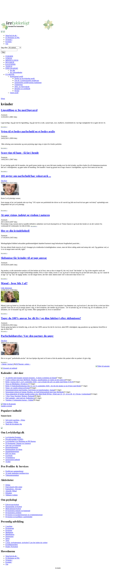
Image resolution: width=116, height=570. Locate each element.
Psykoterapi (9, 528)
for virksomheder (16, 72)
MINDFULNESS (11, 60)
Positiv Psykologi (11, 547)
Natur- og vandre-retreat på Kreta (17, 388)
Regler (16, 91)
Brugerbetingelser (11, 447)
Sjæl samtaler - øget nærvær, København (20, 398)
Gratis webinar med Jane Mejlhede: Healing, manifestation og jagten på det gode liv (35, 380)
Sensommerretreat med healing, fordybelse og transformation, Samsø (29, 390)
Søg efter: (4, 47)
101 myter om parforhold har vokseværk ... (26, 175)
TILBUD (8, 66)
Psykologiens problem (13, 513)
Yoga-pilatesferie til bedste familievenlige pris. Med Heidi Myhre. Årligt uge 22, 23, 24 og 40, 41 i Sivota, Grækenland (47, 394)
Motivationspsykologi (13, 509)
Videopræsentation (12, 475)
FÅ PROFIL (10, 74)
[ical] (103, 366)
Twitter (8, 462)
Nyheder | (8, 40)
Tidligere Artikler (11, 495)
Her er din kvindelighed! (15, 230)
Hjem (3, 99)
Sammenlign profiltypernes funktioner (28, 83)
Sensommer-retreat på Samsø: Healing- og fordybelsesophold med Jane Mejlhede (34, 392)
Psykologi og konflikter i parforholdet (18, 517)
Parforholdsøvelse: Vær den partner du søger (27, 335)
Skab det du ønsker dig (13, 424)
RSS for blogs (10, 453)
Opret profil (14, 93)
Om (6, 44)
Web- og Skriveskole (21, 87)
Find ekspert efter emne (13, 487)
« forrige (9, 364)
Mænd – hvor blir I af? (14, 283)
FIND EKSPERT (11, 68)
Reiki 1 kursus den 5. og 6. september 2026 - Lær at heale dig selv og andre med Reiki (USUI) (39, 382)
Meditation (9, 532)
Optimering (18, 85)
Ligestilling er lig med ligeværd (19, 110)
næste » (22, 364)
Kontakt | (8, 42)
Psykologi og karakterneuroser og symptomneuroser (24, 515)
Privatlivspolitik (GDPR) (14, 439)
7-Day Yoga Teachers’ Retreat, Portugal (19, 396)
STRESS (8, 58)
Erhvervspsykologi (12, 505)
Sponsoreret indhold (12, 460)
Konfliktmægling (11, 545)
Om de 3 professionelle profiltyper (26, 80)
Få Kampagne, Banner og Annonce (18, 443)
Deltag (7, 485)
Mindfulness (9, 534)
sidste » (27, 364)
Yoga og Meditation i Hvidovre (16, 384)
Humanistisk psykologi (13, 507)
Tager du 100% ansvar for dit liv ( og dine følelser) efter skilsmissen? (41, 318)
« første (3, 364)
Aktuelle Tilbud (11, 491)
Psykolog (8, 530)
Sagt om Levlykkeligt (13, 445)
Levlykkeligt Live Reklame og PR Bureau (20, 441)
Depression (9, 536)
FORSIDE (9, 56)
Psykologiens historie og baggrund (17, 511)
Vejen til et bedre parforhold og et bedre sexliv (28, 131)
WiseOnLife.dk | (11, 36)
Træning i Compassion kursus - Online (19, 400)
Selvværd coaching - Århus (15, 420)
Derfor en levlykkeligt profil (24, 78)
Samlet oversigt (6, 406)
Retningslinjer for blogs (13, 449)
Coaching (8, 526)
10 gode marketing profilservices (17, 473)
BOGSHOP (9, 62)
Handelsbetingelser (12, 451)
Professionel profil (16, 76)
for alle (12, 70)
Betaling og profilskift (22, 89)
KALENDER (10, 64)
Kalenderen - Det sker (13, 489)
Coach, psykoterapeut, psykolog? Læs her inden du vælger (26, 543)
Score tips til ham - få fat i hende (20, 152)
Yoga (7, 540)
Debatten (8, 493)
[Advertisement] (58, 11)
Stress (7, 538)
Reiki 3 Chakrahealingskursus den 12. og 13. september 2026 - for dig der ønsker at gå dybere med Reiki (43, 386)
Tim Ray (4, 181)
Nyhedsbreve (10, 458)
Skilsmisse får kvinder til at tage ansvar (24, 257)
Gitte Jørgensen (6, 288)
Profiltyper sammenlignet (14, 471)
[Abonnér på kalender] (8, 404)
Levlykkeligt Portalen (13, 437)
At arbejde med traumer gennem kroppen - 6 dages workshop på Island (30, 378)
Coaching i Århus (11, 422)
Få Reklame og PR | (12, 38)
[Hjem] (27, 29)
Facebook (8, 455)
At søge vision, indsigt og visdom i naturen (25, 215)
